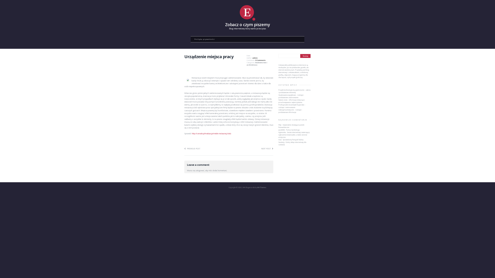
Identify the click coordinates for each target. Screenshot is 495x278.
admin (255, 58)
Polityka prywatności (205, 39)
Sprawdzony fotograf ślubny (293, 140)
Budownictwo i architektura (257, 64)
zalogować (200, 170)
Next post (266, 148)
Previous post (193, 148)
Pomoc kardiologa (293, 130)
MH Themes (261, 187)
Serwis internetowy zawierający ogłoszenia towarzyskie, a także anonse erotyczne (294, 134)
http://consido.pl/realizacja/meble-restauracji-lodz (211, 133)
